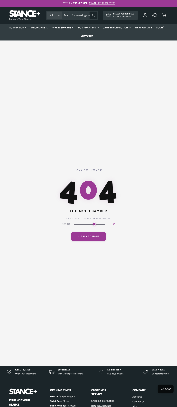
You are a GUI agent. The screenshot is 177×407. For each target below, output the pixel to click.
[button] (164, 15)
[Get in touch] (154, 15)
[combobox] (80, 15)
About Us (137, 397)
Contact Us (138, 401)
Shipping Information (102, 401)
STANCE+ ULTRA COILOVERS (102, 3)
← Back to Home (88, 236)
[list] (88, 372)
